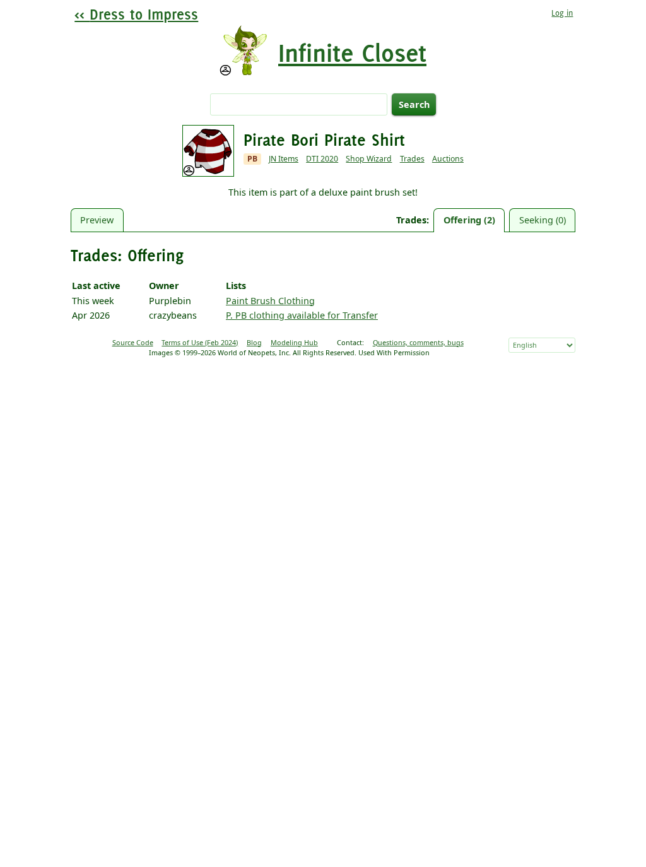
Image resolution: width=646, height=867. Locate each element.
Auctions (448, 158)
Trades (412, 158)
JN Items (283, 158)
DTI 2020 (322, 158)
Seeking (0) (542, 220)
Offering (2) (469, 220)
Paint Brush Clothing (270, 301)
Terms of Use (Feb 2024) (200, 342)
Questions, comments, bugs (418, 342)
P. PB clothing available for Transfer (302, 315)
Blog (254, 342)
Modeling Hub (294, 342)
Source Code (132, 342)
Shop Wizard (369, 158)
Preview (97, 220)
